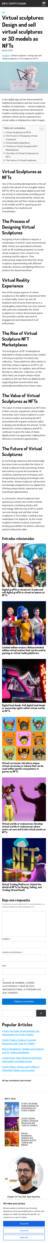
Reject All (24, 1237)
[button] (40, 128)
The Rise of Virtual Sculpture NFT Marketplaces (22, 148)
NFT (3, 12)
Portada (5, 55)
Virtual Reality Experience (18, 143)
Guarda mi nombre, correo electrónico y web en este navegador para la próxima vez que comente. (22, 988)
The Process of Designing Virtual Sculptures (21, 138)
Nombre (6, 939)
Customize (24, 1231)
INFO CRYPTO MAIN (14, 3)
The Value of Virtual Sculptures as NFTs (22, 155)
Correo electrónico (12, 952)
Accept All (24, 1224)
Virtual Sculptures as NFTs (18, 132)
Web (4, 966)
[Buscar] (41, 1013)
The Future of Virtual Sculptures (21, 160)
